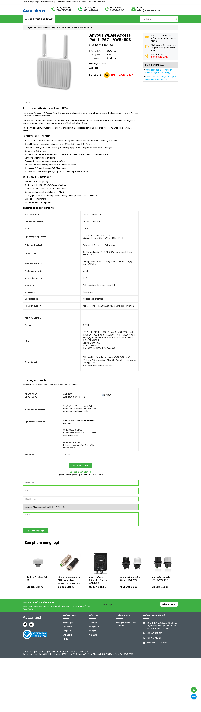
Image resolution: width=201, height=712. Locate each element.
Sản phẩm (67, 627)
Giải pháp (67, 631)
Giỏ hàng (93, 635)
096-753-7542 (64, 10)
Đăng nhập (94, 627)
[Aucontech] (34, 9)
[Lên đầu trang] (194, 683)
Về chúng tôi (68, 623)
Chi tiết (38, 588)
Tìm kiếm (93, 623)
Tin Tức (66, 639)
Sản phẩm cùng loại (42, 542)
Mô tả (27, 103)
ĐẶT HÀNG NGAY (80, 465)
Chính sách (67, 635)
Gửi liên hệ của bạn (35, 531)
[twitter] (31, 624)
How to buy (73, 385)
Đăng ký (92, 631)
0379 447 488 (159, 57)
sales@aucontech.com (149, 10)
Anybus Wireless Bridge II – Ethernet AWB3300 (98, 580)
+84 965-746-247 (154, 638)
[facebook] (25, 624)
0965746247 (122, 75)
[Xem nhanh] (38, 562)
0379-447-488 (90, 10)
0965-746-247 (117, 10)
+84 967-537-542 (154, 633)
